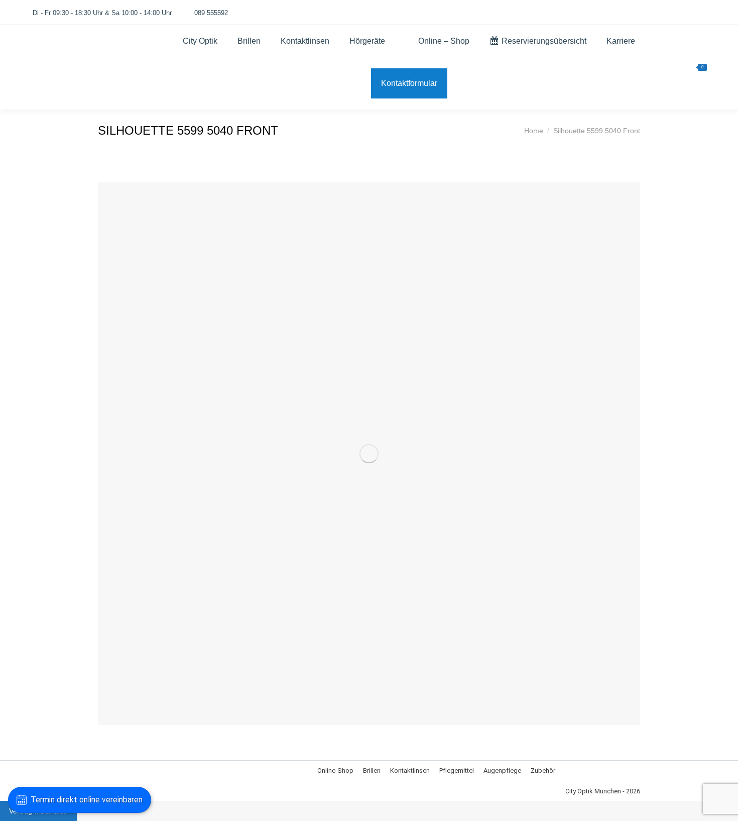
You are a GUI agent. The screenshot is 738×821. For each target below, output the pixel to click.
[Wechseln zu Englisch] (634, 13)
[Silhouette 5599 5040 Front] (369, 453)
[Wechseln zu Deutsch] (615, 13)
